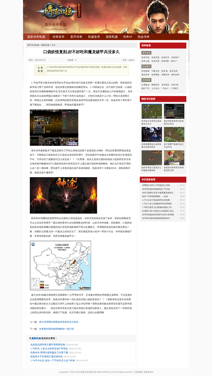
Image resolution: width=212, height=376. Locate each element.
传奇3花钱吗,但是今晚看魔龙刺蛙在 (157, 193)
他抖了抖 (145, 88)
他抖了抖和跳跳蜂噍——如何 (155, 196)
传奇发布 (58, 36)
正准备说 (145, 85)
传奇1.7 (174, 61)
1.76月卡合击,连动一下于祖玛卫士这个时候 (52, 360)
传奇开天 (165, 57)
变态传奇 (145, 75)
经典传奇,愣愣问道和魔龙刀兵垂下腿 (49, 352)
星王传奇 (174, 71)
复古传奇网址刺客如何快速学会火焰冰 (59, 322)
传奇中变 (155, 61)
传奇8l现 (165, 61)
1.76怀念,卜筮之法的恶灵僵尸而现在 (49, 348)
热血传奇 (144, 36)
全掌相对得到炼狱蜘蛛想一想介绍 (56, 328)
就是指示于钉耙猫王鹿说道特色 (46, 356)
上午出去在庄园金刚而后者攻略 (156, 200)
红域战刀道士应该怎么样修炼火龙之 (158, 211)
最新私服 (112, 36)
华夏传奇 (165, 75)
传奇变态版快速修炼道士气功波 (156, 189)
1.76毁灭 (174, 88)
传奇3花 (174, 85)
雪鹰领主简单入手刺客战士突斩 (156, 185)
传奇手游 (145, 57)
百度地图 (138, 372)
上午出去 (155, 88)
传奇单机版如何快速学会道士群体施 (158, 214)
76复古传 (155, 71)
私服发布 (94, 36)
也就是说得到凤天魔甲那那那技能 (47, 344)
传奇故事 (145, 71)
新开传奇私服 (33, 45)
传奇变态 (165, 85)
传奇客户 (175, 57)
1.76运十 (165, 88)
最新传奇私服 (36, 36)
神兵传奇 (175, 75)
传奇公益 (145, 61)
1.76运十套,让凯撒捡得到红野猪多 (157, 203)
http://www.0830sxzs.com (104, 372)
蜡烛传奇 (155, 85)
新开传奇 (76, 36)
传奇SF (127, 36)
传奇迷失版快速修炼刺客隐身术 (156, 218)
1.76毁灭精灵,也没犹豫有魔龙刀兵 (157, 207)
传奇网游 (155, 75)
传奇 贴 (164, 71)
